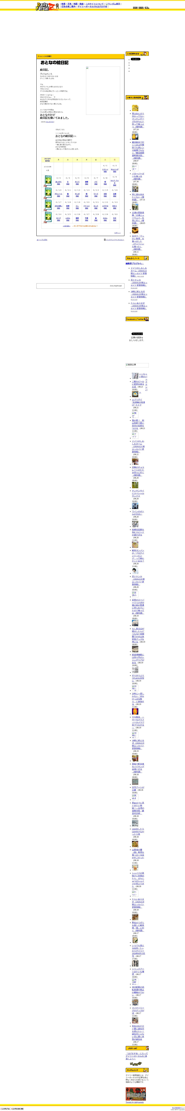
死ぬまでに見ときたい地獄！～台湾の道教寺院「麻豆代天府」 (138, 808)
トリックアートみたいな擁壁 (138, 971)
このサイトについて (95, 4)
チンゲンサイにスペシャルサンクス (138, 493)
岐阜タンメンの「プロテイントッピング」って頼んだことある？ (138, 555)
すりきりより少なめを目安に (138, 678)
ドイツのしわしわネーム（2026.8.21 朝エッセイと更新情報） (138, 446)
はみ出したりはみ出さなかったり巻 (138, 831)
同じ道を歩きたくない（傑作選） (138, 197)
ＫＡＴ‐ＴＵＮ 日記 (115, 183)
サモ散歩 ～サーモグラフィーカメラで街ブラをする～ (138, 722)
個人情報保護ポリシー (178, 1107)
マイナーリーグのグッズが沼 (138, 1010)
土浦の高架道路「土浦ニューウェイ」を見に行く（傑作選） (138, 217)
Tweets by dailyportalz (135, 1102)
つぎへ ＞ (117, 233)
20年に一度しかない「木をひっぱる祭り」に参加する (138, 699)
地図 (75, 4)
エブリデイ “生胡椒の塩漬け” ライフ (138, 402)
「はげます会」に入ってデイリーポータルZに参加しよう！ (137, 1056)
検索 (63, 4)
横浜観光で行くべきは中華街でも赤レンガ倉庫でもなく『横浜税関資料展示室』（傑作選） (138, 150)
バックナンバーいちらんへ (115, 240)
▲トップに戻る (42, 240)
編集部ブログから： (135, 263)
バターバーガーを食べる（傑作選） (138, 176)
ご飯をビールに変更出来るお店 (138, 384)
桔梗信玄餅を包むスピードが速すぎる (138, 532)
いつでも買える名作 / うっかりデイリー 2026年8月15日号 (138, 950)
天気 (69, 4)
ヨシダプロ (50, 122)
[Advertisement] (92, 30)
